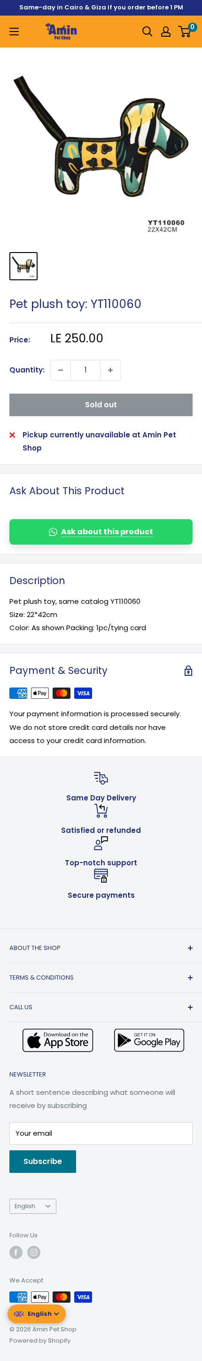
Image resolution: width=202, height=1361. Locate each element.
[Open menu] (14, 31)
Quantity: (27, 370)
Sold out (101, 404)
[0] (185, 31)
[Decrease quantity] (60, 370)
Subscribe (42, 1161)
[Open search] (147, 31)
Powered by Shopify (39, 1340)
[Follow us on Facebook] (16, 1252)
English (25, 1206)
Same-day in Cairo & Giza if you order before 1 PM (101, 7)
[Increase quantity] (110, 370)
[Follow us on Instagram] (33, 1252)
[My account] (166, 31)
